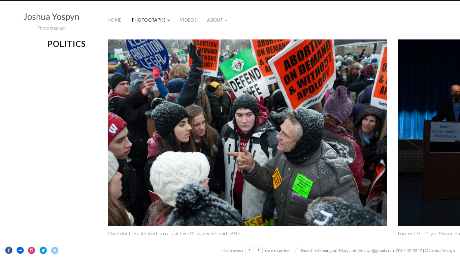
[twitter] (43, 250)
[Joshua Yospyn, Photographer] (51, 17)
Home (115, 20)
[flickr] (20, 250)
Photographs (149, 20)
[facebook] (8, 250)
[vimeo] (54, 250)
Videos (188, 20)
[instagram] (31, 250)
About (215, 20)
